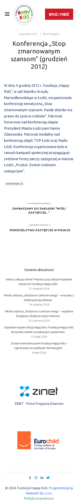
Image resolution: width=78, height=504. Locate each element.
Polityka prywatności (39, 498)
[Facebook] (30, 477)
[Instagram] (36, 477)
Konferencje (14, 184)
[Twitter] (48, 477)
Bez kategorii (51, 34)
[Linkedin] (42, 477)
